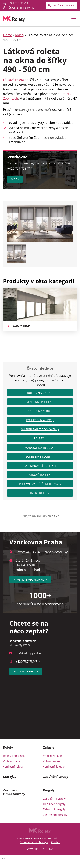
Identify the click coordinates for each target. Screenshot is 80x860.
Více (14, 179)
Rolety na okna (39, 393)
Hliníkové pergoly (54, 804)
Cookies (55, 842)
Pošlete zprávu (25, 671)
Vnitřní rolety (11, 761)
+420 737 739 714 (18, 3)
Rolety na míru (39, 411)
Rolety (19, 35)
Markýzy (9, 777)
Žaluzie (48, 747)
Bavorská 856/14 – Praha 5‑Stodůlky (42, 552)
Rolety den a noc (39, 420)
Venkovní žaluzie (54, 766)
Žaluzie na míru (53, 761)
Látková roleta (13, 80)
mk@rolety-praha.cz (30, 653)
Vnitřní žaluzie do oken (39, 429)
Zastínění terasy (55, 777)
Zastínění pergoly (54, 798)
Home (7, 35)
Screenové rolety (39, 456)
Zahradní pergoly (54, 809)
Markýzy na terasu (39, 447)
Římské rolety (39, 493)
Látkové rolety (39, 475)
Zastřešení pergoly (55, 815)
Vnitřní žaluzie (52, 756)
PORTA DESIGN (45, 849)
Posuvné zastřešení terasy (39, 484)
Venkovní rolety (39, 402)
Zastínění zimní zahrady (14, 792)
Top (3, 858)
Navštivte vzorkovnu (64, 5)
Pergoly (49, 790)
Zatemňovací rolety (39, 465)
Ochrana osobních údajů (34, 842)
